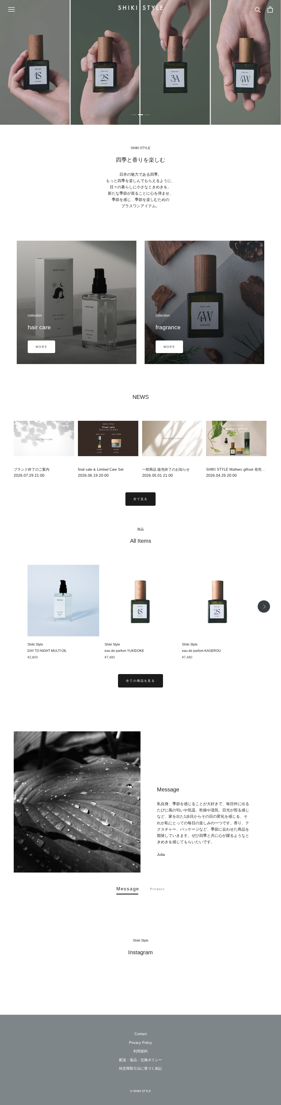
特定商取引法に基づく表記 (140, 1068)
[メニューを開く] (11, 9)
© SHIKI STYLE (140, 1091)
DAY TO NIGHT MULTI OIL (47, 651)
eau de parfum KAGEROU (201, 651)
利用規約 (140, 1051)
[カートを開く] (270, 9)
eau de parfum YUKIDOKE (124, 651)
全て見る (140, 499)
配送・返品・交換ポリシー (140, 1060)
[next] (264, 606)
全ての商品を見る (140, 680)
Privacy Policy (140, 1043)
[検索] (258, 9)
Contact (140, 1034)
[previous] (17, 606)
